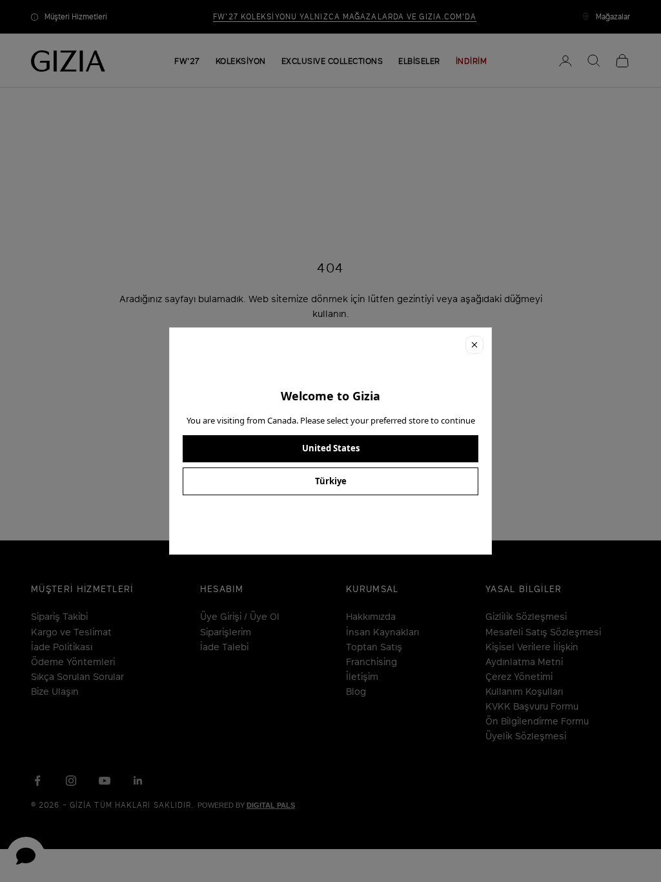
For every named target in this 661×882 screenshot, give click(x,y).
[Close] (474, 345)
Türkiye (331, 481)
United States (331, 448)
